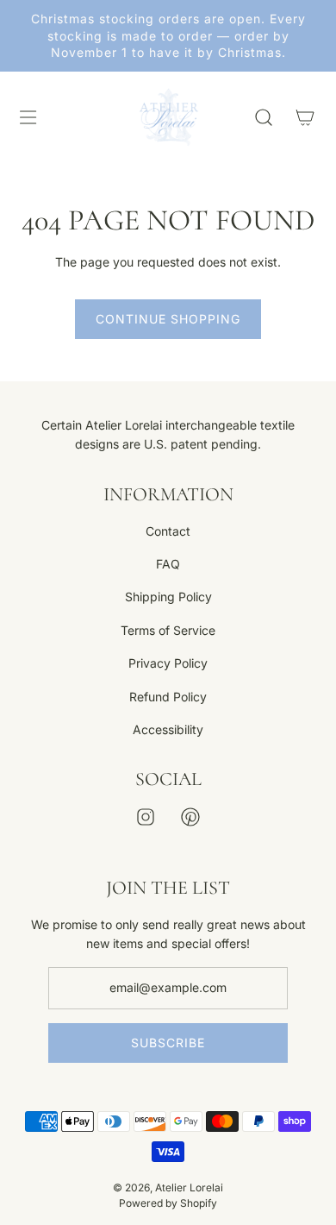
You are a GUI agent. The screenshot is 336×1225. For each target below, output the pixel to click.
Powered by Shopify (168, 1203)
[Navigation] (27, 117)
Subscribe (168, 1042)
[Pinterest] (190, 817)
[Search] (263, 117)
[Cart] (305, 117)
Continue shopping (168, 318)
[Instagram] (145, 817)
